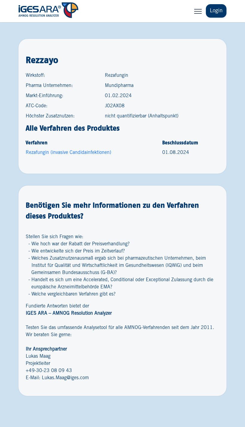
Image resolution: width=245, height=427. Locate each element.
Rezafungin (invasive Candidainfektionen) (68, 152)
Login (216, 10)
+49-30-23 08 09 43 (49, 370)
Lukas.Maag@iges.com (65, 378)
